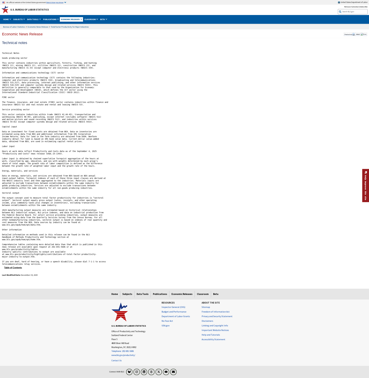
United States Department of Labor (354, 2)
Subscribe (364, 7)
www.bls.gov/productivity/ (123, 355)
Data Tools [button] (33, 19)
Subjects (127, 294)
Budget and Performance (174, 311)
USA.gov (166, 325)
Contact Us (116, 360)
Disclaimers (207, 320)
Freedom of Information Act (216, 311)
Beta (215, 294)
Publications (160, 294)
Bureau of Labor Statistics (14, 27)
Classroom (203, 294)
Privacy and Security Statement (217, 316)
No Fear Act (167, 320)
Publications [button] (50, 19)
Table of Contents (13, 267)
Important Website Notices (215, 330)
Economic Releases (182, 294)
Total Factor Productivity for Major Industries (70, 27)
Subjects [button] (18, 19)
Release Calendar (351, 7)
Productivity (348, 34)
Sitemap (206, 307)
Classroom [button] (90, 19)
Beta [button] (102, 19)
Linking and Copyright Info (215, 325)
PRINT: (358, 34)
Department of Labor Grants (176, 316)
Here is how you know (54, 2)
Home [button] (6, 19)
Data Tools (142, 294)
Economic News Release (38, 27)
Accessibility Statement (213, 339)
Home (114, 294)
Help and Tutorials (211, 334)
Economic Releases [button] (70, 19)
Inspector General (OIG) (173, 307)
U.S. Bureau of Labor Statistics (29, 9)
